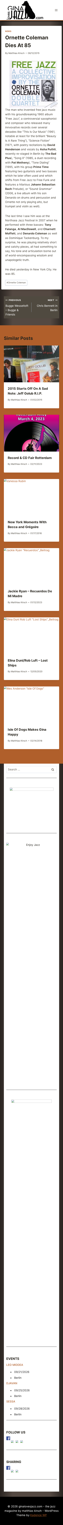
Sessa (10, 1401)
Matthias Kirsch (16, 53)
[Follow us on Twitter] (13, 1442)
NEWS (8, 31)
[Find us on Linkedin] (18, 1442)
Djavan (11, 1383)
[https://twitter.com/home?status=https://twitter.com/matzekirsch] (13, 1472)
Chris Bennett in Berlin (47, 305)
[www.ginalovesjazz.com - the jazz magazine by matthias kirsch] (8, 1468)
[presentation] (31, 363)
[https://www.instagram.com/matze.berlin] (22, 1442)
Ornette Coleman (16, 282)
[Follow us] (8, 1438)
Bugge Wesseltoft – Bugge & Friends (16, 307)
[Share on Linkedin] (18, 1472)
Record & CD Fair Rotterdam (30, 458)
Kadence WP (38, 1515)
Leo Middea (14, 1364)
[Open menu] (56, 10)
